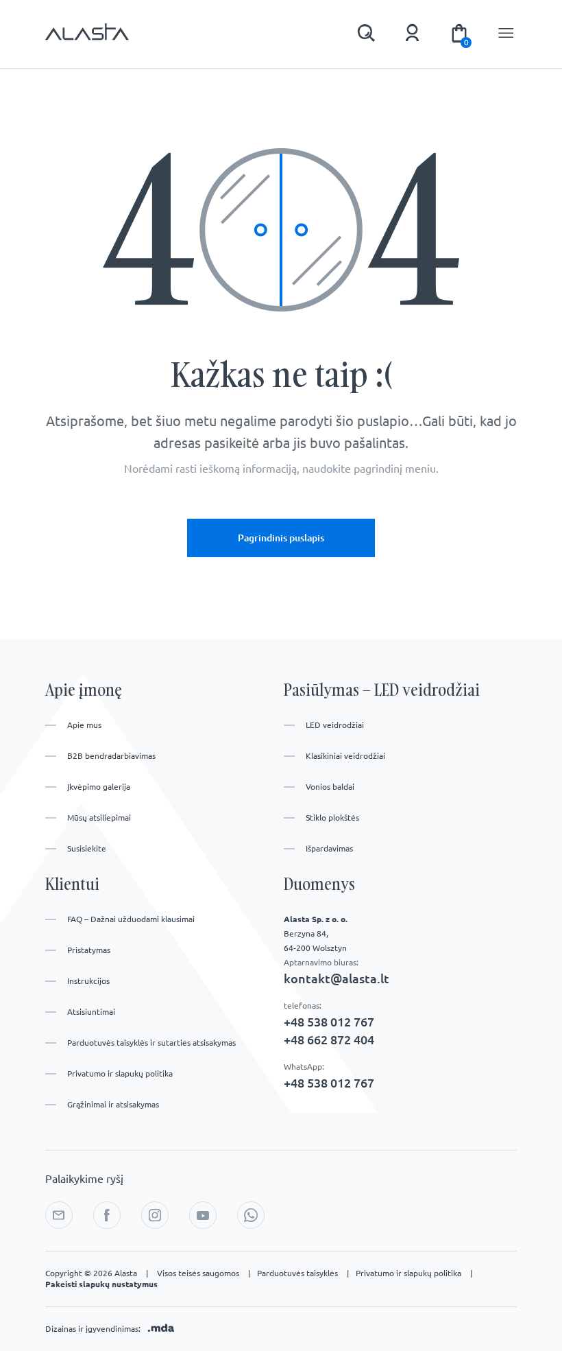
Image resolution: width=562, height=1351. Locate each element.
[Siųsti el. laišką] (59, 1215)
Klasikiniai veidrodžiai (345, 755)
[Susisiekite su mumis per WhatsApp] (251, 1215)
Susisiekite (86, 848)
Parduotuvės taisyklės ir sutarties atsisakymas (151, 1042)
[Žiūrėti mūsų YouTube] (203, 1215)
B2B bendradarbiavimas (111, 755)
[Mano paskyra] (413, 33)
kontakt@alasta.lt (336, 978)
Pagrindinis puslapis (281, 537)
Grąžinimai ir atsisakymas (113, 1104)
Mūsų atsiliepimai (99, 817)
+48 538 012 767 (329, 1022)
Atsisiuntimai (91, 1011)
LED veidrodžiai (335, 724)
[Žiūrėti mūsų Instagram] (155, 1215)
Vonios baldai (330, 786)
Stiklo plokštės (332, 817)
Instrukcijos (88, 980)
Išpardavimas (329, 848)
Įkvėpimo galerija (98, 786)
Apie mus (84, 724)
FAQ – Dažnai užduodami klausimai (131, 919)
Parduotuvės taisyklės (303, 1273)
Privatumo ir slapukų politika (120, 1073)
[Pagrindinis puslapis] (87, 38)
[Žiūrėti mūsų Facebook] (107, 1215)
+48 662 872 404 (329, 1039)
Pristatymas (88, 949)
